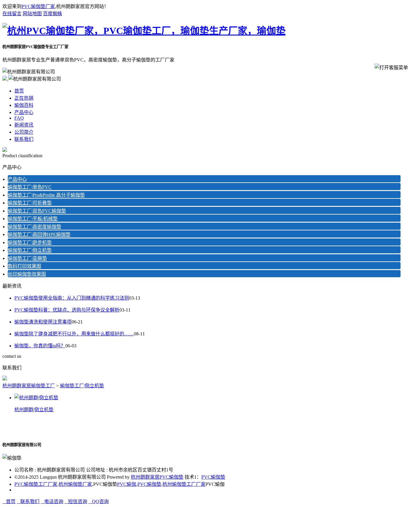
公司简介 (23, 132)
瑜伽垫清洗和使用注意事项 (43, 321)
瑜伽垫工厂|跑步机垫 (30, 242)
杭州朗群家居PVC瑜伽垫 (157, 477)
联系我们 (23, 139)
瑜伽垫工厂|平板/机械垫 (33, 218)
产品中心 (23, 112)
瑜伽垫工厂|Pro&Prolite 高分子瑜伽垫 (46, 195)
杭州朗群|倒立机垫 (33, 409)
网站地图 (32, 13)
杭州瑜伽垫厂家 (75, 484)
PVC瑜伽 (126, 484)
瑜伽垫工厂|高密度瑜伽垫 (34, 226)
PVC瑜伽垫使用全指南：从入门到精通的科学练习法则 (71, 297)
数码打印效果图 (24, 266)
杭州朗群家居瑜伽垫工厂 (28, 385)
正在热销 (23, 98)
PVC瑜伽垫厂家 (38, 6)
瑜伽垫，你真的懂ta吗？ (39, 345)
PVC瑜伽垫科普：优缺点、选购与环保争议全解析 (66, 309)
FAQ (19, 118)
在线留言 (12, 13)
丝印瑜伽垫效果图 (27, 274)
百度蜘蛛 (52, 13)
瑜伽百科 (23, 105)
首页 (19, 90)
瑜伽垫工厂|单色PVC (30, 186)
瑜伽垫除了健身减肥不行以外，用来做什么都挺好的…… (74, 333)
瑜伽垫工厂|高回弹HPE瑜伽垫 (39, 234)
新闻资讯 (23, 124)
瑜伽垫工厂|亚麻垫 (27, 258)
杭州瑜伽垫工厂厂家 (183, 484)
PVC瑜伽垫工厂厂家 (35, 484)
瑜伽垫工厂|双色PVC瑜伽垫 (37, 210)
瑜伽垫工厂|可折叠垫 (30, 202)
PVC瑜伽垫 (213, 477)
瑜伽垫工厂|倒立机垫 (30, 250)
